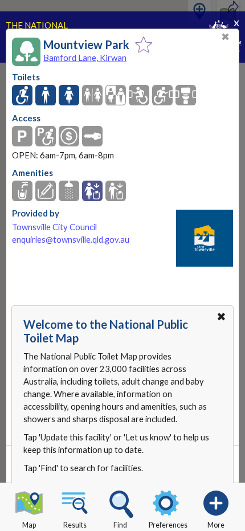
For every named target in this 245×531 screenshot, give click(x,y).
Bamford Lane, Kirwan (84, 57)
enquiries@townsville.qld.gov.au (70, 239)
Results (75, 525)
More (215, 525)
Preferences (168, 525)
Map (29, 525)
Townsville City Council (54, 227)
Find (120, 525)
